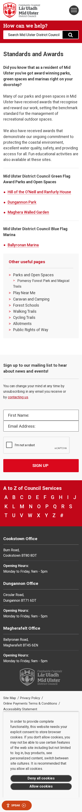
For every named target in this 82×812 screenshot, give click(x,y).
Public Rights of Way (30, 330)
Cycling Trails (24, 317)
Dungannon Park (22, 202)
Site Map (10, 698)
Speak (15, 805)
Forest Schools (26, 305)
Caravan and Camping (31, 299)
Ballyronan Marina (23, 245)
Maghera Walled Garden (28, 212)
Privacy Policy (30, 698)
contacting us (18, 397)
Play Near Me (24, 293)
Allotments (22, 323)
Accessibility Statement (20, 709)
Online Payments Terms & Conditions (30, 703)
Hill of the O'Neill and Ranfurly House (39, 192)
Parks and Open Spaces (33, 275)
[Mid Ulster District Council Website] (20, 10)
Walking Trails (25, 311)
